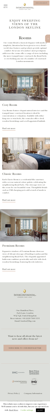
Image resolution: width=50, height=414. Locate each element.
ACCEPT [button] (40, 410)
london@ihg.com (28, 321)
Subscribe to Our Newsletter (25, 348)
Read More (13, 410)
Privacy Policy (13, 393)
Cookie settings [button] (26, 410)
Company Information (33, 393)
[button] (41, 3)
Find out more (8, 128)
